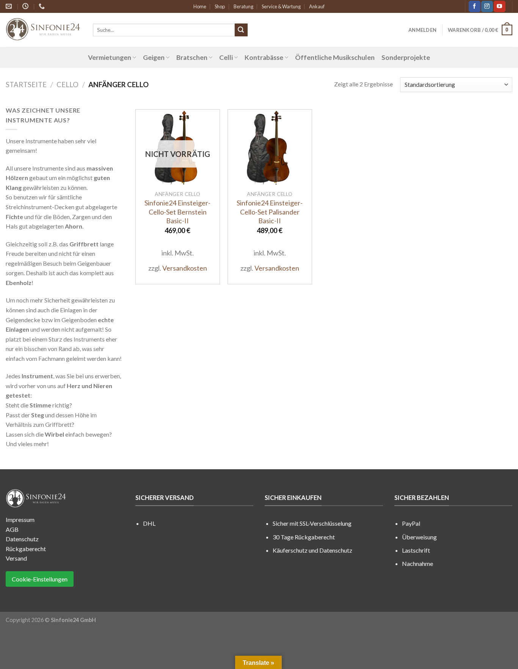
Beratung (243, 6)
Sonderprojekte (405, 57)
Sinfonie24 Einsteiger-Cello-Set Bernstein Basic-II (177, 212)
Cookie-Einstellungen (39, 579)
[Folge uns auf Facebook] (474, 6)
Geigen (154, 57)
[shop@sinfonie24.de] (10, 6)
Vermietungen (109, 57)
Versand (16, 558)
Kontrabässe (264, 57)
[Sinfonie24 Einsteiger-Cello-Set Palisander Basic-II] (269, 148)
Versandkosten (184, 268)
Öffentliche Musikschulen (335, 57)
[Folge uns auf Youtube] (499, 6)
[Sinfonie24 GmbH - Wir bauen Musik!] (44, 30)
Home (199, 6)
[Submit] (241, 30)
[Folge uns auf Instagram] (487, 6)
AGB (12, 529)
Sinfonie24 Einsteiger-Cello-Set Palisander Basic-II (270, 212)
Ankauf (317, 6)
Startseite (26, 84)
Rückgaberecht (26, 548)
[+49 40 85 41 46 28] (43, 6)
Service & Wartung (281, 6)
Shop (220, 6)
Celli (226, 57)
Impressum (20, 519)
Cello (67, 84)
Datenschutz (22, 538)
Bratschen (191, 57)
